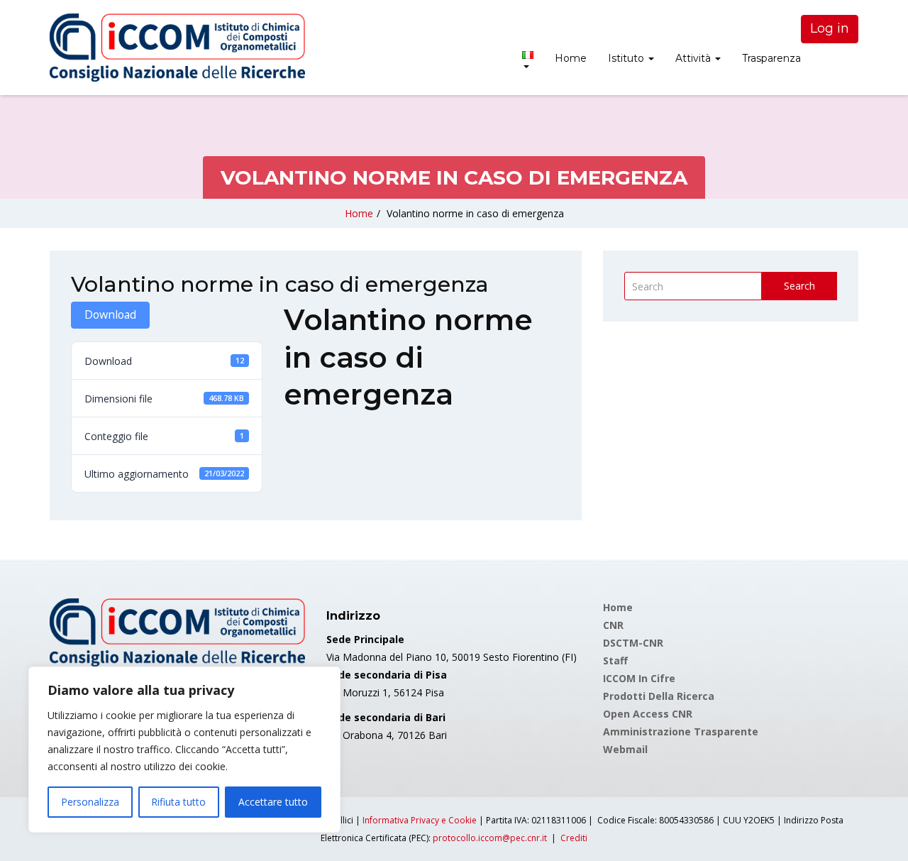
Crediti (573, 838)
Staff (615, 660)
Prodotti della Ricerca (658, 696)
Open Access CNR (647, 713)
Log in (829, 28)
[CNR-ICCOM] (177, 47)
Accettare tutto (273, 801)
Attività (694, 58)
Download (110, 314)
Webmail (625, 749)
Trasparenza (771, 58)
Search (799, 285)
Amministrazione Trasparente (680, 731)
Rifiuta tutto (178, 801)
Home (571, 58)
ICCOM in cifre (639, 678)
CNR (613, 625)
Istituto (627, 58)
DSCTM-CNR (633, 642)
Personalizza (90, 801)
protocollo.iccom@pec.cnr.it (490, 838)
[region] (184, 750)
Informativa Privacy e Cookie (419, 820)
